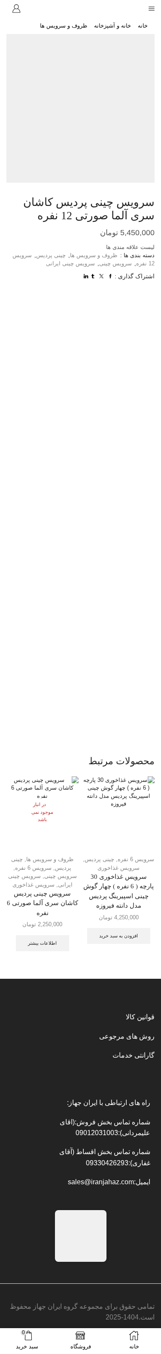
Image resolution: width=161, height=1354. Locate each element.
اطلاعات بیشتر (42, 943)
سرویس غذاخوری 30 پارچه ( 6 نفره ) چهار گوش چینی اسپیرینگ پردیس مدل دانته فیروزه (118, 891)
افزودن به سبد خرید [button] (118, 935)
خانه (143, 25)
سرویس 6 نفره (33, 868)
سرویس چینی (115, 263)
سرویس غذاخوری (118, 868)
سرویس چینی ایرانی (70, 263)
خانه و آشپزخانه (112, 25)
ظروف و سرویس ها (63, 25)
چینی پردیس (51, 255)
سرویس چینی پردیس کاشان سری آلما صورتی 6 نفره (42, 903)
